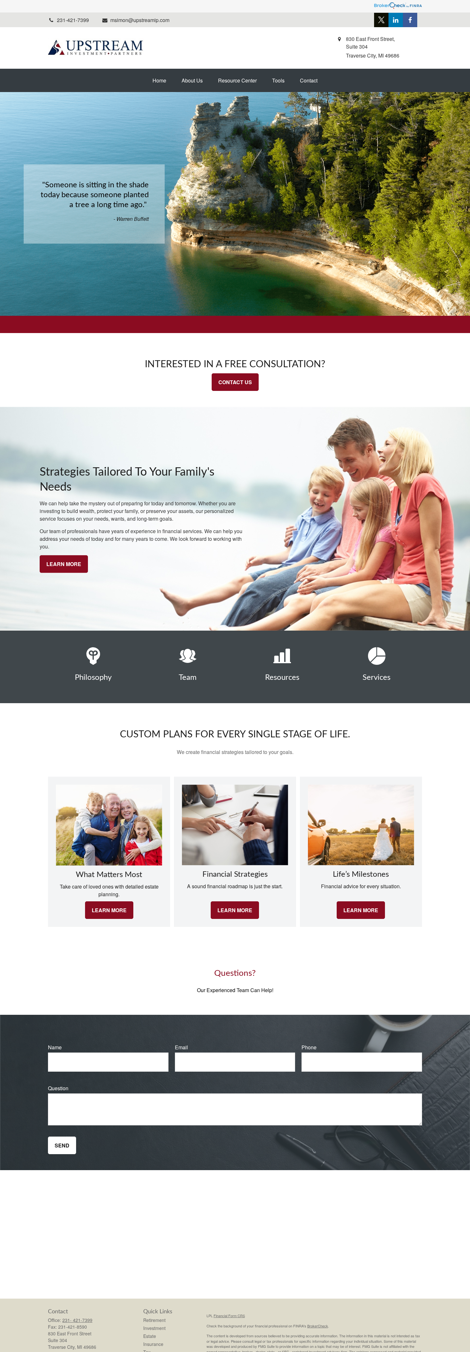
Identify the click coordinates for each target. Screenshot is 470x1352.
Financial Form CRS (229, 1315)
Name (55, 1047)
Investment (154, 1328)
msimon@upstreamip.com (139, 20)
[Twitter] (381, 20)
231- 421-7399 (77, 1320)
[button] (159, 80)
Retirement (154, 1320)
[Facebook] (410, 20)
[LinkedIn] (395, 20)
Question (58, 1088)
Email (181, 1047)
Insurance (153, 1344)
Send (62, 1145)
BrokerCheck (317, 1325)
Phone (309, 1047)
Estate (149, 1336)
